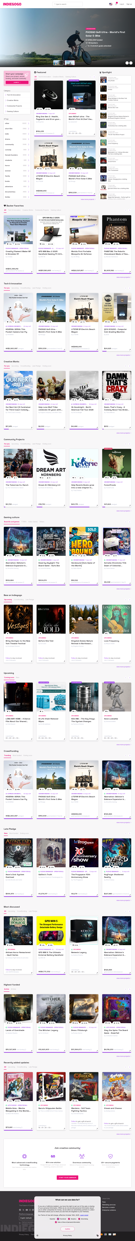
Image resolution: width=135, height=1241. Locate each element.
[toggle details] (62, 135)
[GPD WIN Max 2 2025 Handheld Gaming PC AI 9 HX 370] (51, 229)
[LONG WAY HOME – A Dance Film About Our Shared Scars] (18, 697)
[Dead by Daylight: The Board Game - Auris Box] (51, 541)
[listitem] (17, 123)
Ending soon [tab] (47, 288)
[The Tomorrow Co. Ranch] (18, 463)
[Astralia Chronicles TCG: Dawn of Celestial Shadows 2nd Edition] (116, 541)
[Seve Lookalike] (116, 697)
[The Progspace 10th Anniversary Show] (83, 852)
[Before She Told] (51, 619)
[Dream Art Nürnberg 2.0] (51, 463)
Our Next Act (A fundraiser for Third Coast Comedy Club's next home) (18, 410)
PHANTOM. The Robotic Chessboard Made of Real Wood (116, 254)
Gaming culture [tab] (56, 210)
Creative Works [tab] (58, 77)
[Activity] (116, 4)
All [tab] (35, 77)
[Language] (110, 4)
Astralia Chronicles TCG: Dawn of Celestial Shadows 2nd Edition (115, 565)
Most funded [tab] (17, 755)
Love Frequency (111, 641)
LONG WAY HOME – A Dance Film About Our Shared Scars (18, 721)
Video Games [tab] (33, 522)
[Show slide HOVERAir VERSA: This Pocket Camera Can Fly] (58, 62)
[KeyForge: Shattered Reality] (116, 852)
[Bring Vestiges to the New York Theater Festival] (18, 619)
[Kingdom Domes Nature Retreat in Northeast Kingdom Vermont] (83, 619)
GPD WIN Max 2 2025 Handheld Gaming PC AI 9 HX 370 (49, 254)
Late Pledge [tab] (36, 288)
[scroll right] (130, 63)
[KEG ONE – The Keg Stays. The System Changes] (83, 697)
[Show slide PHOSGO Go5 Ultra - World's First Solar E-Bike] (70, 62)
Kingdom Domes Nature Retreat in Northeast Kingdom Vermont (82, 643)
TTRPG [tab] (23, 522)
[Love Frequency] (116, 619)
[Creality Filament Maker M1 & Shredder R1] (18, 229)
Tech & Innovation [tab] (44, 77)
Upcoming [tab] (15, 288)
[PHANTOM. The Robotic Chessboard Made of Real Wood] (116, 229)
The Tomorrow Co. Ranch (17, 485)
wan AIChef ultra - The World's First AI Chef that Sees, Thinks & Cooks (80, 119)
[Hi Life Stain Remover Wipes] (51, 697)
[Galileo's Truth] (51, 852)
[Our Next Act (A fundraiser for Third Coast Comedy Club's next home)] (18, 385)
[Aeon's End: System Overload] (18, 852)
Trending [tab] (7, 755)
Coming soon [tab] (9, 677)
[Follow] (7, 633)
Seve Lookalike (111, 719)
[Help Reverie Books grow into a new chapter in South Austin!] (83, 463)
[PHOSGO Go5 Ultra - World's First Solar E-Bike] (81, 154)
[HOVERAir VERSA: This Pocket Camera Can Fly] (18, 307)
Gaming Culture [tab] (70, 77)
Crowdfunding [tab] (25, 288)
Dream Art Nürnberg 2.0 (49, 485)
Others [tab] (42, 522)
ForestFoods (110, 485)
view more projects (88, 199)
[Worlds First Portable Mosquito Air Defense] (83, 229)
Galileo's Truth (45, 874)
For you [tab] (7, 288)
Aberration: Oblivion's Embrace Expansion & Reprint (16, 565)
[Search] (55, 4)
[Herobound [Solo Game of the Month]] (83, 541)
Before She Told (45, 641)
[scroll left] (127, 63)
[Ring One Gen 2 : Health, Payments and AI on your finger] (48, 95)
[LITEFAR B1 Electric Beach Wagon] (48, 154)
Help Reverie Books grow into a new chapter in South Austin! (82, 487)
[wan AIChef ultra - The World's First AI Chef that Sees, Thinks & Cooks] (81, 95)
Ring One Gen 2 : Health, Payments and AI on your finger (47, 119)
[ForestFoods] (116, 463)
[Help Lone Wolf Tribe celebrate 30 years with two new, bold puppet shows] (51, 385)
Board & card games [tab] (11, 522)
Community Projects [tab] (42, 210)
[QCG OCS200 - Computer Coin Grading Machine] (116, 307)
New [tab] (17, 677)
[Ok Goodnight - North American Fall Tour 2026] (83, 385)
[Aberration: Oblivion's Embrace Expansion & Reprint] (18, 541)
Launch (16, 82)
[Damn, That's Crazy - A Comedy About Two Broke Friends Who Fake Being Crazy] (116, 385)
